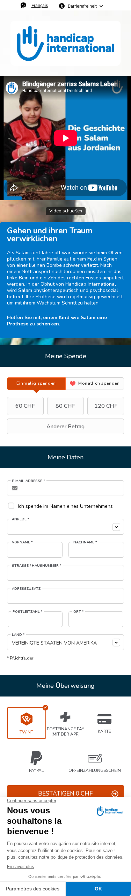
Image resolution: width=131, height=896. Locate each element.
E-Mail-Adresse (28, 481)
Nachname (85, 542)
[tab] (36, 383)
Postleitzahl (28, 612)
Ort (78, 612)
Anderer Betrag (65, 426)
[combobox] (65, 527)
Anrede (20, 519)
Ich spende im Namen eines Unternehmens (65, 506)
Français (39, 5)
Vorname (22, 542)
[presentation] (36, 384)
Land (18, 635)
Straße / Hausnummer (36, 566)
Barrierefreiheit (82, 6)
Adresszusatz (26, 589)
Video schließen (65, 211)
